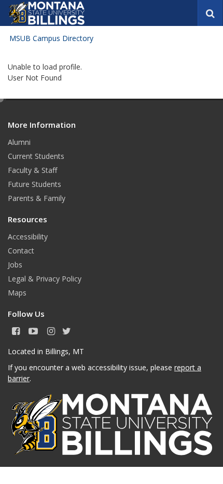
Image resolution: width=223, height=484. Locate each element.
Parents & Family (36, 198)
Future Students (34, 184)
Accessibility (28, 236)
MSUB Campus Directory (51, 38)
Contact (21, 251)
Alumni (19, 142)
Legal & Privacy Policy (44, 279)
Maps (17, 293)
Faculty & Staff (32, 170)
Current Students (36, 156)
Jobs (15, 265)
